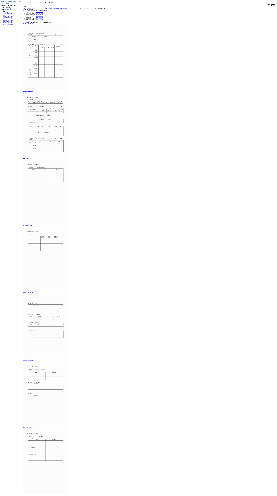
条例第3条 (28, 10)
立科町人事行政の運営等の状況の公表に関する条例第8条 (57, 8)
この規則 (28, 8)
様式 (36, 10)
